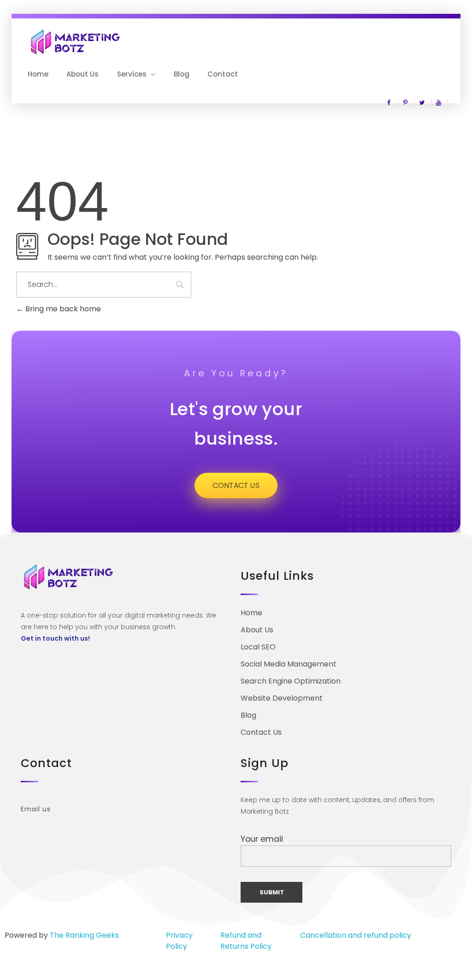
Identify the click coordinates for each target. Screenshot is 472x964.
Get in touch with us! (55, 638)
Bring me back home (62, 308)
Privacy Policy (179, 941)
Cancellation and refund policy (355, 935)
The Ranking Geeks (84, 935)
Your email (262, 839)
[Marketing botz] (76, 42)
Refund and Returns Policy (245, 941)
